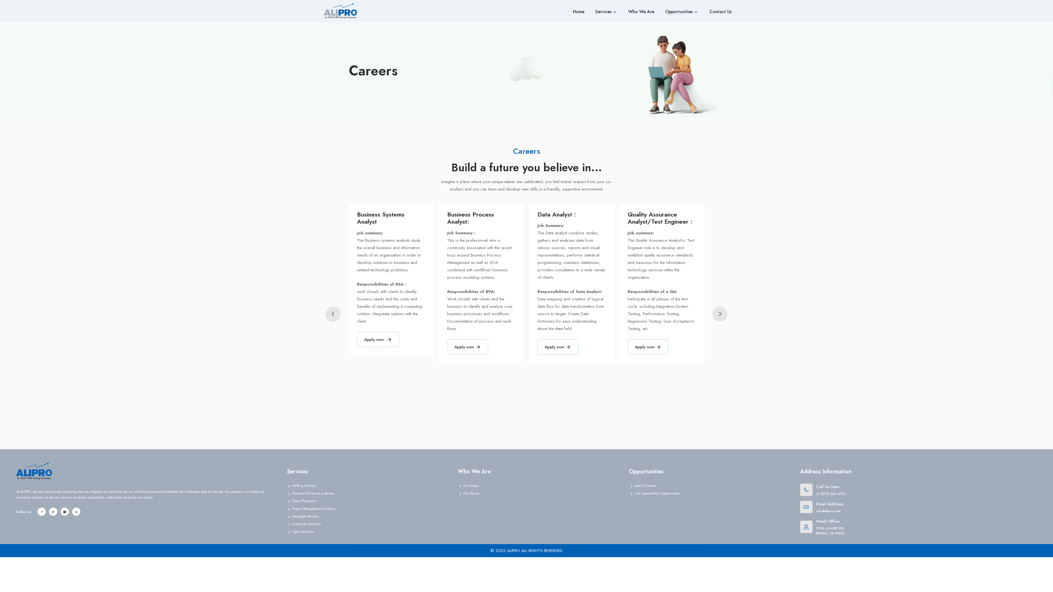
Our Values (471, 493)
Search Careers (645, 485)
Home (578, 12)
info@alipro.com (828, 511)
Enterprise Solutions (306, 524)
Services (603, 12)
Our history (471, 485)
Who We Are (641, 12)
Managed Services (305, 516)
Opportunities (679, 12)
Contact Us (720, 12)
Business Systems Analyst (380, 218)
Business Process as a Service (313, 493)
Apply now (374, 340)
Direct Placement (304, 501)
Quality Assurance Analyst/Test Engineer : (660, 218)
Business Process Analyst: (470, 218)
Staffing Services (304, 485)
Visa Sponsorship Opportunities (657, 493)
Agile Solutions (303, 531)
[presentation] (333, 314)
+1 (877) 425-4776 (830, 493)
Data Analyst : (556, 214)
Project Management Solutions (313, 508)
